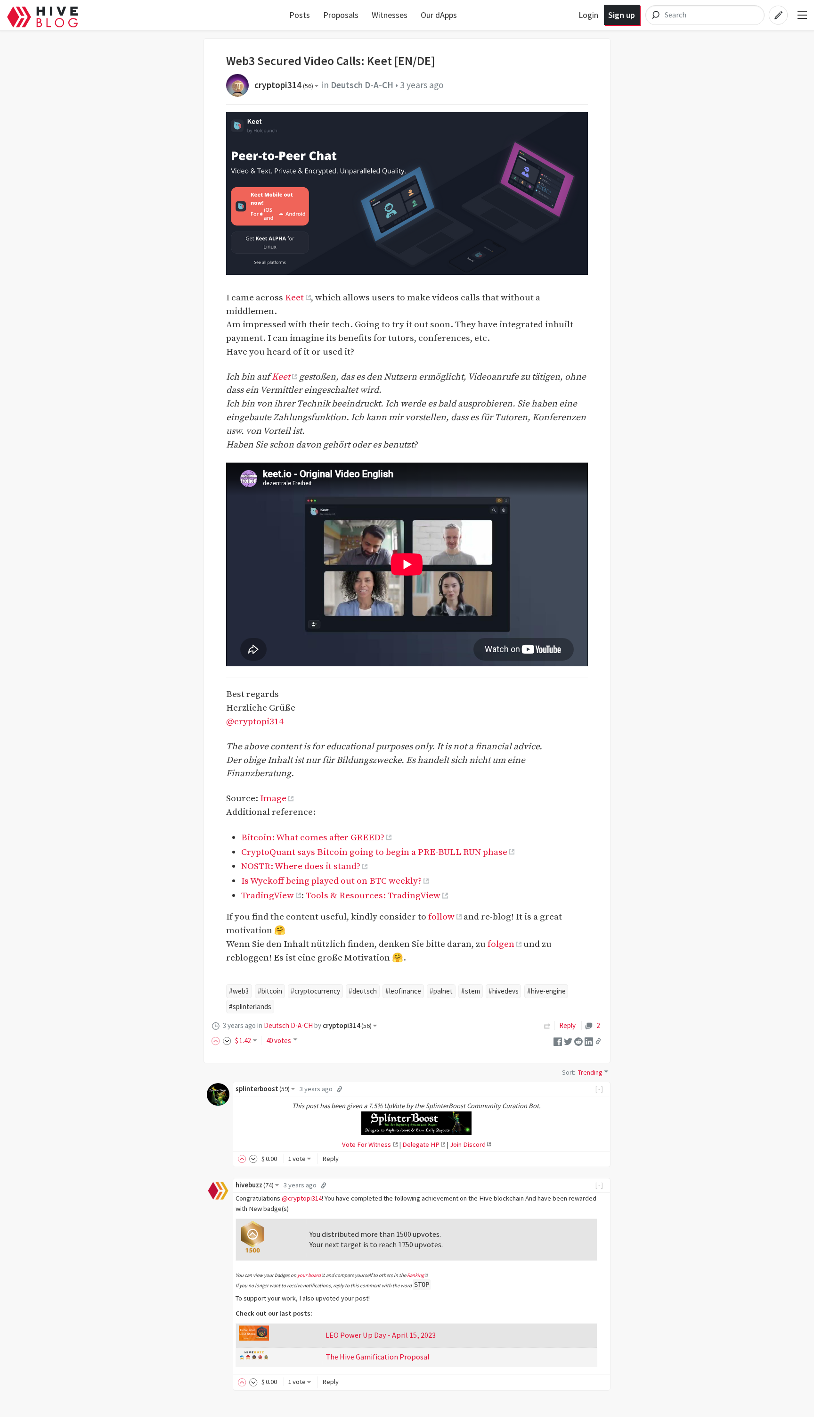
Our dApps (439, 14)
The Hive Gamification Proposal (378, 1356)
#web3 (239, 990)
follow (441, 916)
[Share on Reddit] (578, 1040)
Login (588, 14)
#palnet (441, 990)
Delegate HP (421, 1144)
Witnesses (389, 14)
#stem (470, 990)
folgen (501, 944)
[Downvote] (227, 1040)
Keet (294, 297)
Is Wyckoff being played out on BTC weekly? (331, 881)
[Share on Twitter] (568, 1040)
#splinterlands (250, 1006)
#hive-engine (546, 990)
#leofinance (403, 990)
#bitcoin (270, 990)
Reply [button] (330, 1158)
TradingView (267, 895)
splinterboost (263, 1089)
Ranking (415, 1275)
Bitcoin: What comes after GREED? (312, 837)
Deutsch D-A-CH (362, 85)
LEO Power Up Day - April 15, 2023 (381, 1335)
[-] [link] (599, 1089)
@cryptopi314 (255, 721)
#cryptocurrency (315, 990)
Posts (299, 14)
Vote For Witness (367, 1144)
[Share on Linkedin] (589, 1040)
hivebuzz (255, 1185)
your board (309, 1275)
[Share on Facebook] (558, 1040)
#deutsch (363, 990)
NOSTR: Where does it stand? (300, 866)
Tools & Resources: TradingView (373, 895)
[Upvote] (217, 1040)
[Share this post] (598, 1041)
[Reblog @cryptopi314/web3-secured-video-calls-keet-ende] (547, 1025)
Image (273, 798)
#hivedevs (503, 990)
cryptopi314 (283, 85)
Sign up (621, 14)
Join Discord (468, 1144)
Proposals (340, 14)
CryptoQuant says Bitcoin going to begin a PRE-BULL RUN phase (374, 852)
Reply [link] (567, 1025)
